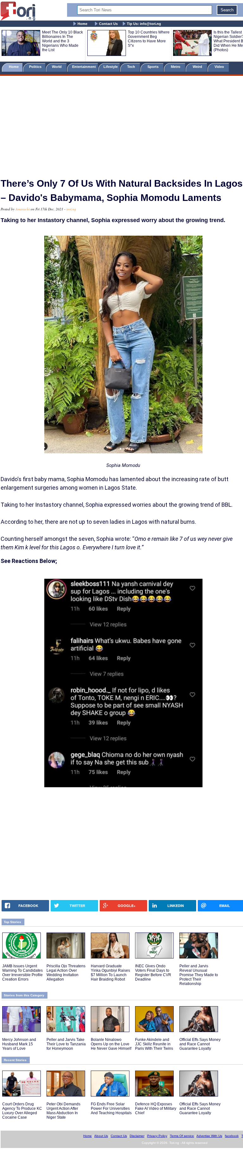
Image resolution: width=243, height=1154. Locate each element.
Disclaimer (137, 1136)
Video (220, 67)
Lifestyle (111, 67)
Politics (35, 67)
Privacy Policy (157, 1136)
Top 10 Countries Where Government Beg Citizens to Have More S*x (149, 39)
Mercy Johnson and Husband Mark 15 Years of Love (19, 1044)
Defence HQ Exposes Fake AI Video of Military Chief (155, 1108)
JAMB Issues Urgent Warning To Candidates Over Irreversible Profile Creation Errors (22, 973)
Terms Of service (182, 1136)
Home (82, 24)
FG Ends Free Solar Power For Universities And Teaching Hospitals (111, 1108)
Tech (131, 67)
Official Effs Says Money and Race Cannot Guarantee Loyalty (200, 1044)
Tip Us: (144, 24)
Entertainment (84, 67)
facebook (232, 1136)
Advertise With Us (209, 1136)
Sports (153, 67)
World (57, 67)
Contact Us (108, 24)
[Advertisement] (121, 124)
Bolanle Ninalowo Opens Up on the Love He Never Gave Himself (111, 1044)
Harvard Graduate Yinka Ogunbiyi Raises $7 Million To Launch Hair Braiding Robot (110, 973)
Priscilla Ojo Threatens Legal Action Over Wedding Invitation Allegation (66, 973)
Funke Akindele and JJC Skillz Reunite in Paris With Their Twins (154, 1044)
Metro (176, 67)
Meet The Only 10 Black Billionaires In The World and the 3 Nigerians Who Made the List (62, 41)
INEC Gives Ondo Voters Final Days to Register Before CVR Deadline (153, 973)
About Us (101, 1136)
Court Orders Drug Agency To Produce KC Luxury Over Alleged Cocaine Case (22, 1111)
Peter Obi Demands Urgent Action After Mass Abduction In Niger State (63, 1111)
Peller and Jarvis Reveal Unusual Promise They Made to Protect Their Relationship (198, 975)
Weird (198, 67)
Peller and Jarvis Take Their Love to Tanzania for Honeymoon (66, 1044)
